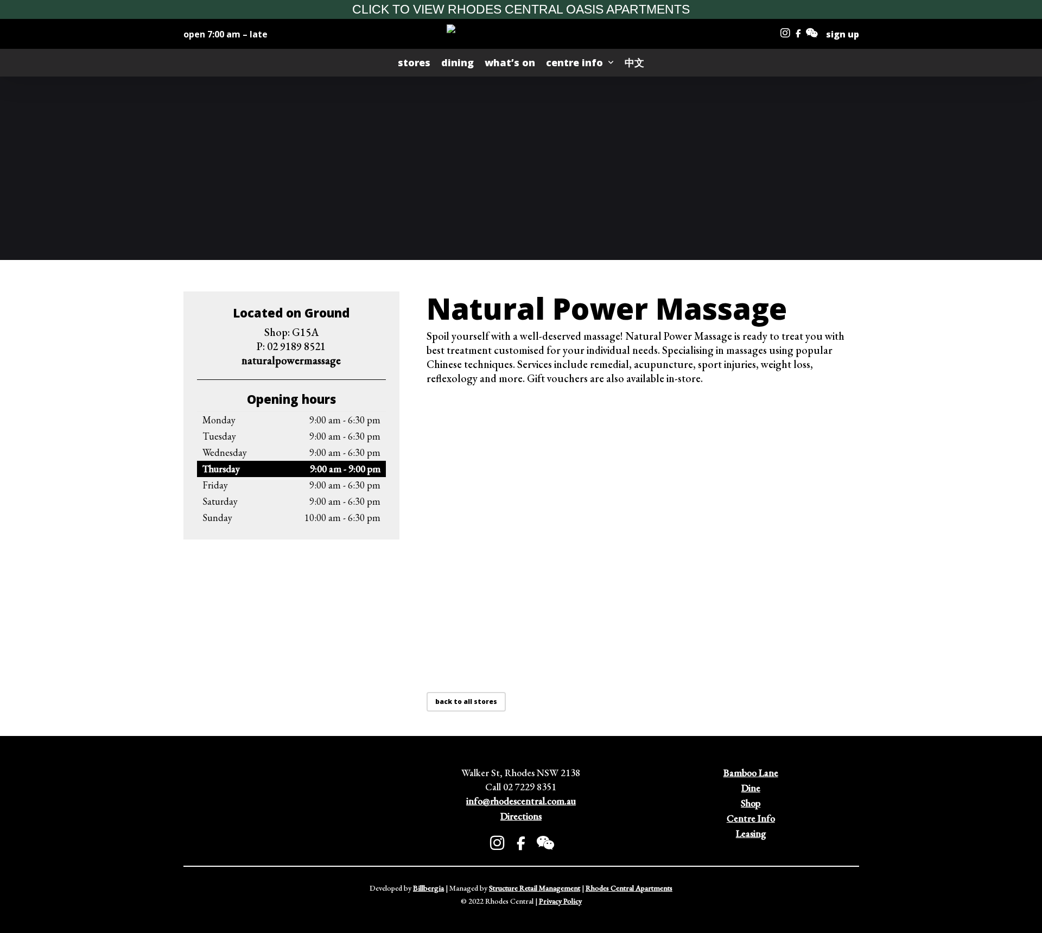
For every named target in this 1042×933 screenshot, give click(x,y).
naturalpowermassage (291, 360)
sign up (842, 34)
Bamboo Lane (750, 772)
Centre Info (751, 818)
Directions (521, 816)
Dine (750, 788)
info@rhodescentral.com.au (521, 801)
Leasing (751, 833)
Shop (750, 803)
